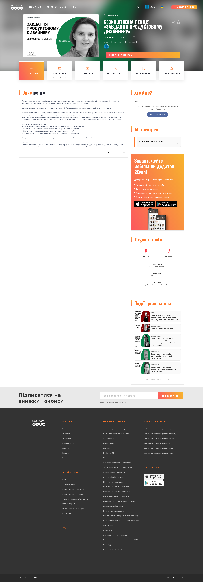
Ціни (64, 480)
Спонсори (107, 530)
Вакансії (65, 448)
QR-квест (107, 448)
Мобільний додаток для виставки (158, 448)
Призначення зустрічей (113, 458)
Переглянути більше (156, 380)
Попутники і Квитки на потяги (116, 487)
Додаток (35, 7)
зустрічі (146, 129)
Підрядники (108, 443)
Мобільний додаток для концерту (159, 439)
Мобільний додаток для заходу (157, 429)
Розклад (107, 545)
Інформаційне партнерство (74, 509)
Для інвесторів (68, 443)
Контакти (66, 434)
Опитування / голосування (115, 535)
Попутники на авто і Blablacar (116, 496)
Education (112, 15)
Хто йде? (143, 92)
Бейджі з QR (109, 453)
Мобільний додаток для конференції (160, 434)
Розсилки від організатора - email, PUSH (121, 540)
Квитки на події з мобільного (116, 434)
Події (152, 303)
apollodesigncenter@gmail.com (157, 285)
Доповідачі (108, 525)
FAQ (64, 528)
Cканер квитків (110, 439)
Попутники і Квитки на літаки (116, 492)
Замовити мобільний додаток (75, 499)
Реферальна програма (113, 549)
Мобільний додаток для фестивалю (159, 443)
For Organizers (56, 7)
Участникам (67, 439)
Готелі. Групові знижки (113, 506)
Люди (74, 7)
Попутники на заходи (113, 482)
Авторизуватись (156, 114)
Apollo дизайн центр (157, 266)
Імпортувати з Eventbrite (73, 489)
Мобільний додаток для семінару (158, 453)
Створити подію (69, 484)
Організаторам (68, 504)
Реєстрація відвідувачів (113, 511)
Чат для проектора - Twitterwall (117, 463)
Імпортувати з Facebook (72, 494)
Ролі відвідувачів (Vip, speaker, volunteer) (121, 521)
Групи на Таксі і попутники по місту (119, 501)
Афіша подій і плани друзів (115, 429)
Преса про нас (68, 458)
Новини (65, 453)
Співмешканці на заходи (114, 472)
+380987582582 (157, 276)
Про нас (65, 429)
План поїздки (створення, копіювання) (120, 516)
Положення (67, 513)
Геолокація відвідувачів (113, 477)
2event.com (25, 578)
